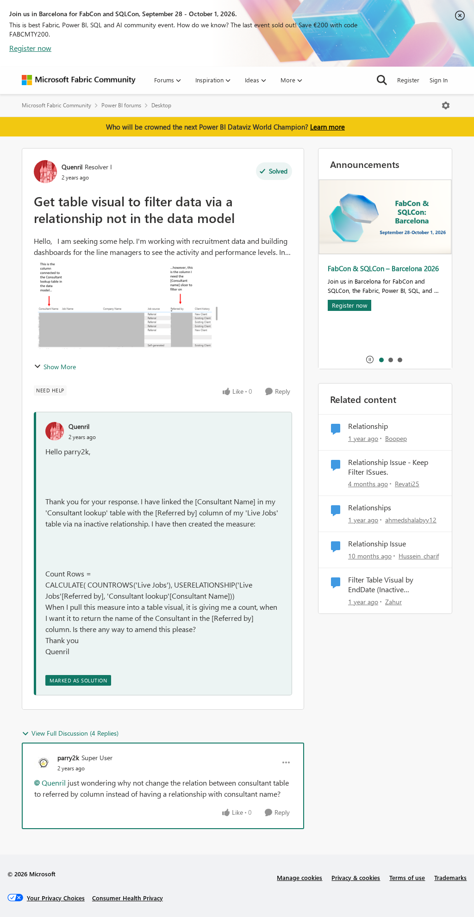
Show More (60, 366)
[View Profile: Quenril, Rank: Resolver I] (45, 171)
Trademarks (450, 877)
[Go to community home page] (79, 80)
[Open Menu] (445, 105)
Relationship (368, 426)
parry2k (68, 757)
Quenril (72, 166)
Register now (30, 48)
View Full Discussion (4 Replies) (74, 733)
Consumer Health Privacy (127, 898)
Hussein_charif (419, 555)
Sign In (439, 80)
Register (408, 80)
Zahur (393, 601)
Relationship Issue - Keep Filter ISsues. (388, 467)
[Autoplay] (369, 359)
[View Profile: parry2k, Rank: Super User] (43, 762)
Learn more (327, 126)
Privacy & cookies (355, 877)
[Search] (381, 80)
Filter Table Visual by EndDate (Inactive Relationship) (380, 585)
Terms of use (407, 877)
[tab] (381, 359)
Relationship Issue (377, 543)
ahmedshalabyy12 (411, 519)
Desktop (161, 105)
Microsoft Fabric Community (56, 105)
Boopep (396, 438)
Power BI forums (121, 105)
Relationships (369, 507)
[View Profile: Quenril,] (54, 431)
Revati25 (407, 483)
